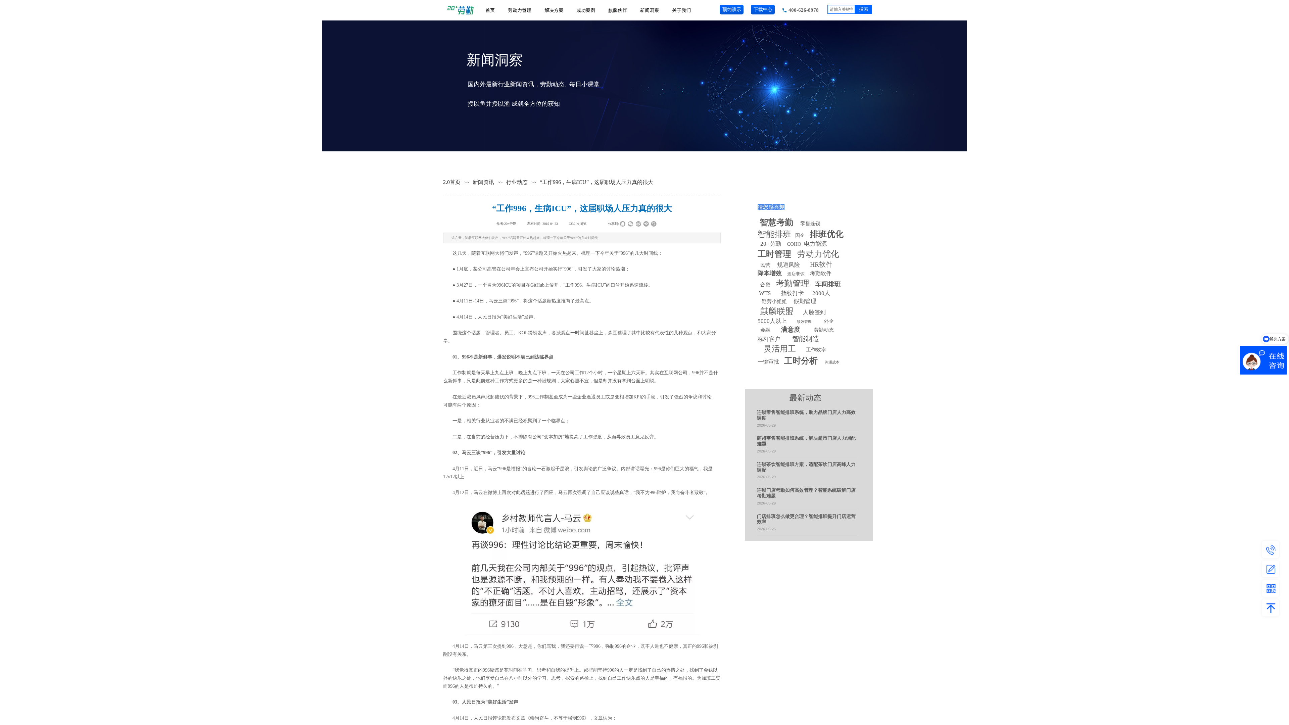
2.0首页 (452, 182)
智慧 (776, 222)
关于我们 (681, 10)
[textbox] (841, 9)
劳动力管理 (519, 10)
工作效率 (816, 349)
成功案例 (585, 10)
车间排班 (828, 284)
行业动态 (517, 182)
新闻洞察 (649, 10)
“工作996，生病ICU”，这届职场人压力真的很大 (596, 182)
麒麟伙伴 (617, 10)
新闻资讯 (483, 182)
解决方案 (553, 10)
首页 (490, 10)
